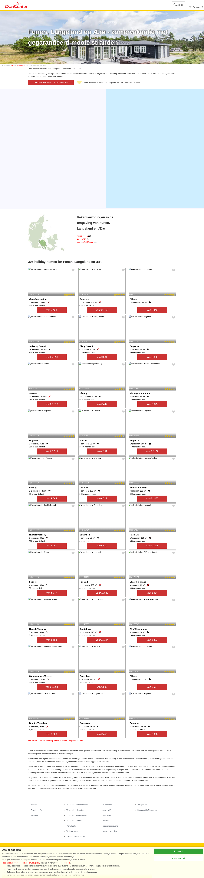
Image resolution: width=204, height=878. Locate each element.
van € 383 (152, 640)
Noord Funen (84, 236)
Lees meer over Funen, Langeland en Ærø (51, 82)
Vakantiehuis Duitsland (75, 821)
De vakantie (107, 805)
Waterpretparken (73, 831)
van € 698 (51, 640)
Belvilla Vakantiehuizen (75, 837)
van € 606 (51, 734)
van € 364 (51, 498)
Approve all (178, 851)
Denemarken (21, 65)
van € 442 (152, 310)
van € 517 (102, 498)
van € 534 (152, 687)
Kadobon (34, 815)
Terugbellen (142, 805)
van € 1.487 (152, 498)
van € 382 (102, 451)
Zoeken (179, 5)
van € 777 (51, 593)
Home (13, 65)
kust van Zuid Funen (87, 242)
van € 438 (51, 310)
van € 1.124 (102, 640)
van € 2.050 (52, 357)
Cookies (105, 821)
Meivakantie (71, 826)
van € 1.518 (52, 404)
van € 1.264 (52, 687)
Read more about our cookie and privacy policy (21, 863)
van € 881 (102, 357)
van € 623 (152, 404)
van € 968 (152, 734)
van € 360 (152, 357)
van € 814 (102, 545)
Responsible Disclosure (147, 810)
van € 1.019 (52, 451)
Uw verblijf (106, 810)
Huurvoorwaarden (109, 831)
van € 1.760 (102, 310)
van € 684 (152, 593)
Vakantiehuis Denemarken (77, 805)
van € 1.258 (152, 545)
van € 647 (51, 545)
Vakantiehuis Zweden (75, 810)
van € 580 (102, 687)
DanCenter (106, 815)
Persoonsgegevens (110, 826)
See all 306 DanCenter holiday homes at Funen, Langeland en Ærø (55, 741)
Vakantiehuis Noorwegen (76, 815)
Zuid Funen (83, 239)
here (68, 863)
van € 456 (102, 734)
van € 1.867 (102, 593)
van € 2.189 (152, 451)
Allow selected (178, 858)
